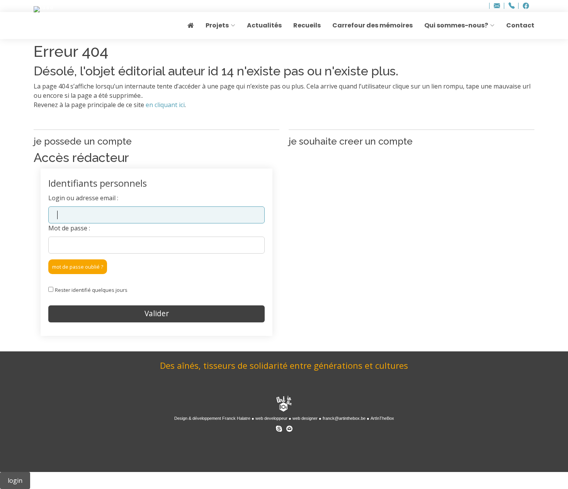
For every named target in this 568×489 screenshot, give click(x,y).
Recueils (307, 25)
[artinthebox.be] (284, 404)
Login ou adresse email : (83, 198)
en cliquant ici (165, 105)
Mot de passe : (69, 228)
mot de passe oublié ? (77, 266)
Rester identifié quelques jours (91, 289)
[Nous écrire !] (289, 427)
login (15, 480)
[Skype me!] (279, 427)
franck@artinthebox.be (344, 418)
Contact (520, 25)
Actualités (264, 25)
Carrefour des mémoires (372, 25)
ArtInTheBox (382, 418)
